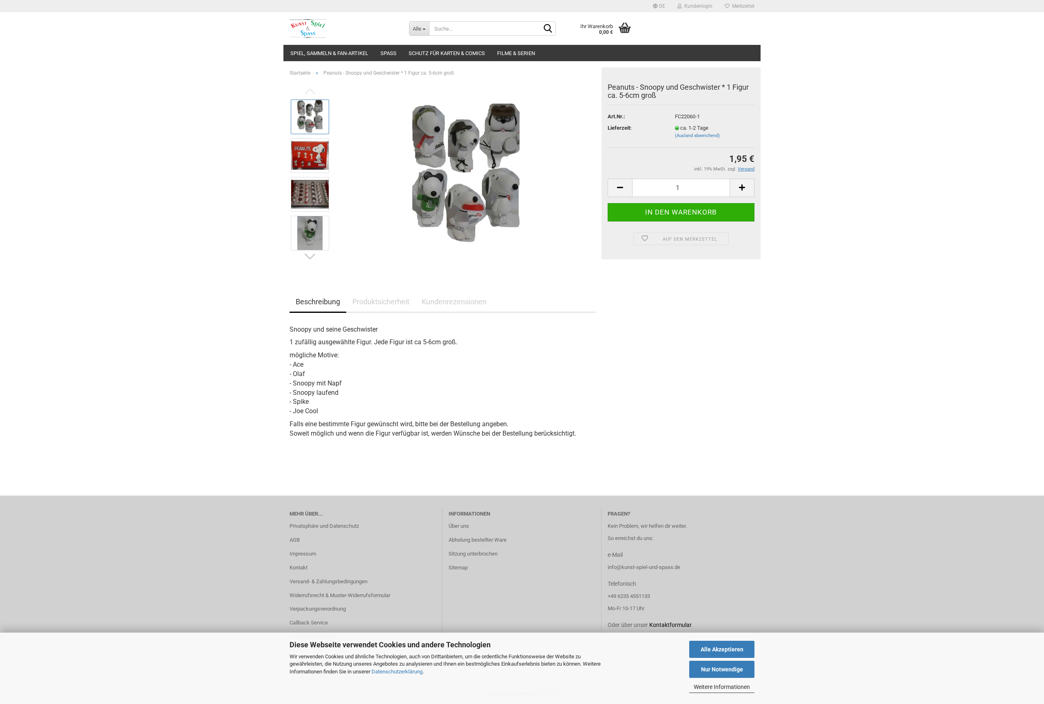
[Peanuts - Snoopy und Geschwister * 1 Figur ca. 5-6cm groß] (466, 174)
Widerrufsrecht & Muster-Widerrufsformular (340, 595)
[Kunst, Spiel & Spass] (343, 28)
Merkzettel (742, 6)
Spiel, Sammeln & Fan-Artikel (329, 53)
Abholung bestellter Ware (478, 540)
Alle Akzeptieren (722, 649)
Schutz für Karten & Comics (447, 53)
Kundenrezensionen (454, 301)
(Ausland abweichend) (697, 135)
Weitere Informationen (722, 687)
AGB (295, 540)
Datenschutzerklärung (397, 672)
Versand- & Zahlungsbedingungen (328, 581)
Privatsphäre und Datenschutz (324, 526)
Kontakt (298, 568)
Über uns (459, 526)
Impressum (303, 554)
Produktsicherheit (380, 301)
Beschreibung (318, 301)
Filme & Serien (516, 53)
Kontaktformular (670, 625)
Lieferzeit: (620, 128)
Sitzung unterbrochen (473, 554)
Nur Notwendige (722, 669)
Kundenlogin (697, 6)
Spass (388, 53)
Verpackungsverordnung (318, 609)
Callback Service (309, 623)
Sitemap (458, 568)
